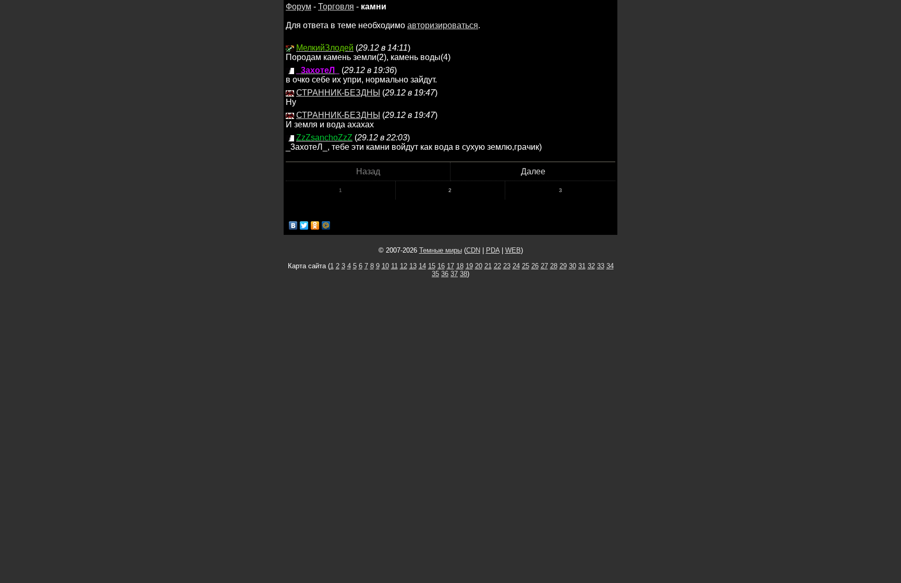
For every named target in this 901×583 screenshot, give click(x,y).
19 (469, 266)
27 (544, 266)
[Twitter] (304, 225)
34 (610, 266)
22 (497, 266)
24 (516, 266)
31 (582, 266)
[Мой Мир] (326, 225)
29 (563, 266)
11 (394, 266)
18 (460, 266)
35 (435, 274)
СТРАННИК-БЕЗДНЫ (338, 92)
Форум (298, 6)
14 (422, 266)
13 (413, 266)
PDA (493, 250)
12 (403, 266)
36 (444, 274)
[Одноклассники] (315, 225)
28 (553, 266)
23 (506, 266)
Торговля (336, 6)
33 (600, 266)
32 (591, 266)
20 (478, 266)
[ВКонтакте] (293, 225)
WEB (513, 250)
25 (525, 266)
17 (450, 266)
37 (454, 274)
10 (385, 266)
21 (488, 266)
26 (535, 266)
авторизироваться (442, 25)
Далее (533, 171)
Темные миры (440, 250)
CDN (473, 250)
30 (572, 266)
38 (463, 274)
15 (431, 266)
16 (441, 266)
